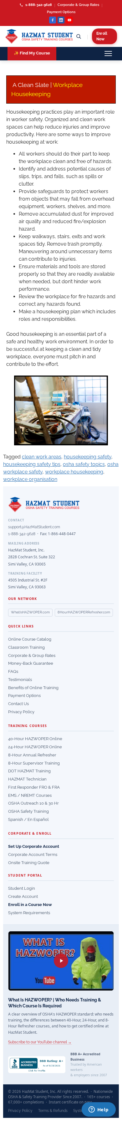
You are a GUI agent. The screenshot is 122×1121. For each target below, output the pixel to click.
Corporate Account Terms (32, 854)
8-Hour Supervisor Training (34, 763)
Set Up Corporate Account (33, 846)
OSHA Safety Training (28, 811)
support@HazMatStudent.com (34, 527)
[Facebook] (52, 20)
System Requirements (29, 912)
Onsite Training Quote (28, 862)
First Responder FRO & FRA (34, 787)
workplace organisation (30, 479)
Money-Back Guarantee (30, 663)
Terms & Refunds (53, 1110)
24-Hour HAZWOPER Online (35, 747)
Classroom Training (26, 647)
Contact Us (18, 703)
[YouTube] (69, 20)
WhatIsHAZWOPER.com (30, 612)
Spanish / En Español (28, 819)
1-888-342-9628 (38, 5)
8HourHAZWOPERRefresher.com (84, 612)
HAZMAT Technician (27, 779)
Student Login (21, 888)
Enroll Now (101, 36)
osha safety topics (84, 464)
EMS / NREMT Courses (30, 795)
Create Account (23, 896)
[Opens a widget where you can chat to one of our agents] (98, 1110)
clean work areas (41, 457)
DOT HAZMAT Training (29, 771)
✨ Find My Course (32, 53)
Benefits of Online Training (33, 687)
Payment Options (61, 12)
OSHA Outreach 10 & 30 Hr (33, 803)
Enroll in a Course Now (30, 904)
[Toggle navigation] (108, 54)
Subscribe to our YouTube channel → (40, 1042)
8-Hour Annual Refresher (32, 755)
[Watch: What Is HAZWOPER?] (61, 961)
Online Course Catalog (29, 639)
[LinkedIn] (61, 20)
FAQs (13, 671)
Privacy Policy (21, 711)
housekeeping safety (87, 457)
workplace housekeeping (74, 472)
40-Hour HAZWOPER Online (35, 738)
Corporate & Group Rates (78, 5)
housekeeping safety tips (31, 464)
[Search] (78, 36)
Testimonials (20, 679)
